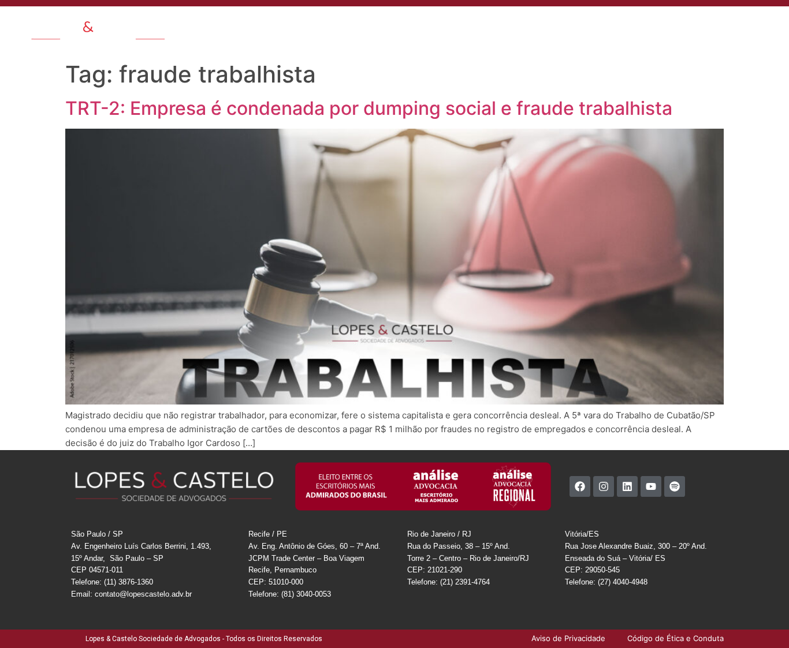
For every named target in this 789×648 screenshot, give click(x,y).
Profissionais (359, 25)
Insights (408, 25)
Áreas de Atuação (292, 25)
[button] (769, 24)
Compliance (565, 25)
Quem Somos (222, 25)
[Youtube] (651, 486)
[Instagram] (603, 486)
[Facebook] (580, 486)
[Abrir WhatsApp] (760, 618)
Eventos (463, 25)
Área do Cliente (627, 25)
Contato (504, 25)
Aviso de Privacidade (704, 25)
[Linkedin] (627, 486)
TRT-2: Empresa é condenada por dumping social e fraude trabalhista (368, 108)
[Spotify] (674, 486)
